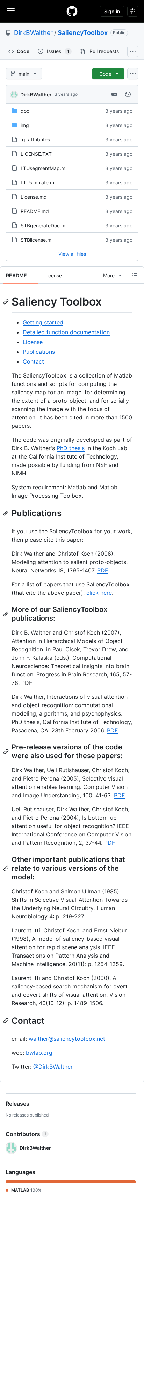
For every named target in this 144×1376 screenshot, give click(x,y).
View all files (72, 254)
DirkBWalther (33, 32)
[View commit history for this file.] (128, 94)
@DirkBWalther (53, 1066)
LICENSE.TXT (36, 154)
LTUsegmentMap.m (43, 168)
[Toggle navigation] (11, 11)
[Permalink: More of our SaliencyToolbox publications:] (7, 614)
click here (99, 592)
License (33, 341)
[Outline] (135, 275)
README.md (35, 211)
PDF (102, 570)
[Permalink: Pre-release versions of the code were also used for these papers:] (7, 751)
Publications (39, 351)
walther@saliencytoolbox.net (67, 1038)
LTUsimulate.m (37, 182)
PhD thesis (71, 448)
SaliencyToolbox (83, 32)
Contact (33, 361)
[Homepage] (72, 11)
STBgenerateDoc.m (43, 225)
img (25, 125)
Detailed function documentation (66, 332)
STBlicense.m (36, 240)
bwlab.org (39, 1052)
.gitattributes (35, 139)
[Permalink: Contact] (7, 1020)
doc (25, 111)
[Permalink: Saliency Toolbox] (7, 302)
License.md (34, 197)
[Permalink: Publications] (7, 513)
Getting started (43, 322)
